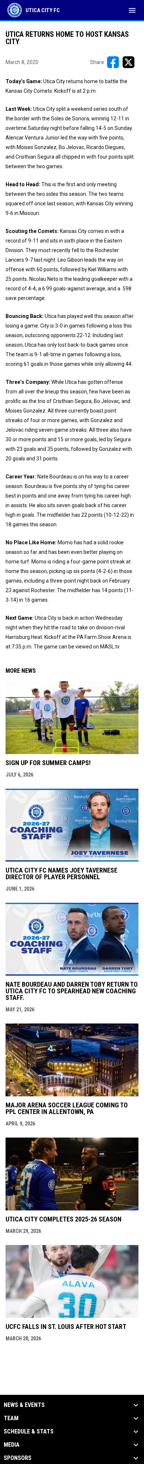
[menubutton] (132, 10)
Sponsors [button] (17, 1458)
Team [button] (11, 1418)
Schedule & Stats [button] (29, 1432)
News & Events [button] (24, 1405)
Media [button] (12, 1445)
